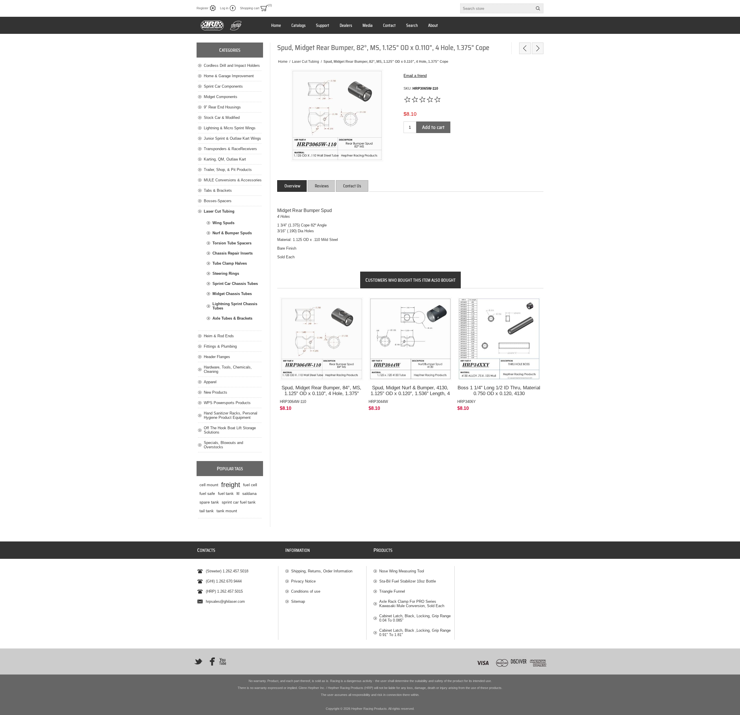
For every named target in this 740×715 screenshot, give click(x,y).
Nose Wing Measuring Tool (401, 571)
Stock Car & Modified (222, 117)
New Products (215, 392)
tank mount (227, 510)
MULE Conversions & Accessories (233, 180)
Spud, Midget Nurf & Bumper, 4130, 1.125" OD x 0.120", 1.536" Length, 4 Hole (410, 393)
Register (202, 8)
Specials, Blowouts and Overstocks (223, 445)
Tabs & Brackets (218, 190)
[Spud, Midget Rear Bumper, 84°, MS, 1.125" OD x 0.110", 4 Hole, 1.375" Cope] (321, 338)
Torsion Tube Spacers (231, 243)
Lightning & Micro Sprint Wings (230, 128)
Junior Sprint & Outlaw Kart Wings (232, 138)
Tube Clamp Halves (229, 263)
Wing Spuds (223, 223)
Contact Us (352, 186)
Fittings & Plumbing (220, 346)
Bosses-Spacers (218, 201)
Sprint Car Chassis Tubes (235, 283)
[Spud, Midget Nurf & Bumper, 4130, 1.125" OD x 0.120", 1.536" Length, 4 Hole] (410, 338)
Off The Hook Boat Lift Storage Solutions (230, 430)
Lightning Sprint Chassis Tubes (234, 306)
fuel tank (226, 493)
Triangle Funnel (392, 591)
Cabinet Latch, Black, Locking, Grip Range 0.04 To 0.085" (415, 618)
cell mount (208, 484)
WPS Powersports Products (227, 403)
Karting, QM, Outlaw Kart (225, 159)
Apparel (210, 382)
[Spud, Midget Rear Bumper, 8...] (525, 48)
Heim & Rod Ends (219, 336)
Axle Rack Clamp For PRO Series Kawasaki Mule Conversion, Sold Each (411, 603)
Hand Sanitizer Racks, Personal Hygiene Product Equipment (230, 415)
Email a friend (415, 75)
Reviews (322, 186)
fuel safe (207, 493)
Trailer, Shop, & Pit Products (228, 169)
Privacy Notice (303, 581)
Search (538, 8)
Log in (224, 8)
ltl (237, 493)
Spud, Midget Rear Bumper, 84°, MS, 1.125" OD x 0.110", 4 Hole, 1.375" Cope (321, 393)
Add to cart (433, 127)
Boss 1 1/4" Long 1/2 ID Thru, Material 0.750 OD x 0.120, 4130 (499, 390)
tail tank (206, 510)
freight (230, 485)
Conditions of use (305, 591)
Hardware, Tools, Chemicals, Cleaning (228, 369)
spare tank (209, 502)
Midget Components (220, 97)
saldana (249, 493)
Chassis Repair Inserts (232, 253)
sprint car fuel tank (239, 502)
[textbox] (496, 8)
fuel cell (250, 484)
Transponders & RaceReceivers (230, 149)
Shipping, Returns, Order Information (321, 571)
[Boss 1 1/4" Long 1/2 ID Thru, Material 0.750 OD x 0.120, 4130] (499, 338)
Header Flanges (217, 357)
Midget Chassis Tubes (232, 294)
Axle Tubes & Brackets (232, 318)
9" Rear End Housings (222, 107)
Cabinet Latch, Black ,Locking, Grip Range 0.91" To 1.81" (415, 632)
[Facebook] (210, 661)
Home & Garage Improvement (229, 76)
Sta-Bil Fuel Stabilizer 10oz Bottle (407, 581)
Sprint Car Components (223, 86)
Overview (292, 186)
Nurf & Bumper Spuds (232, 233)
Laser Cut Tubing (219, 211)
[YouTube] (222, 661)
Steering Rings (225, 273)
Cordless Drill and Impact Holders (232, 65)
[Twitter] (198, 661)
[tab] (292, 186)
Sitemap (298, 601)
